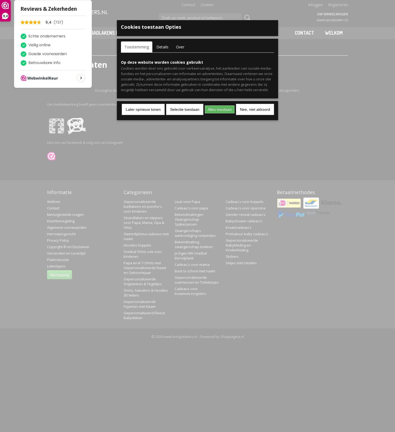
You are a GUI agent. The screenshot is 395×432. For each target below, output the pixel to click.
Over (180, 46)
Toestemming (136, 46)
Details (162, 46)
